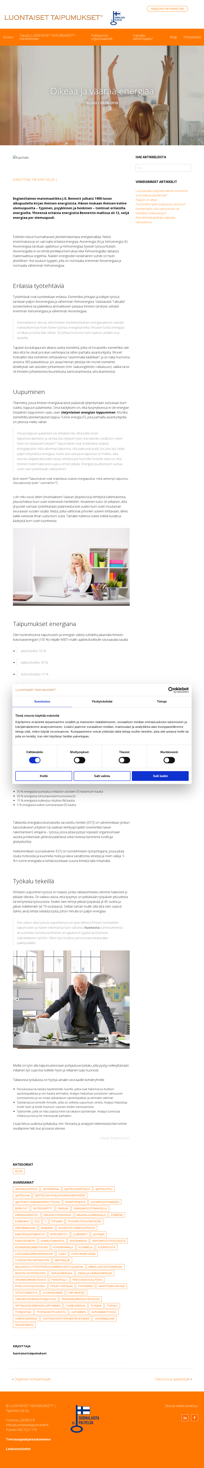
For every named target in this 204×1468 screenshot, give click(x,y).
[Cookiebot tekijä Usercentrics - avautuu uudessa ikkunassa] (171, 690)
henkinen (47, 1228)
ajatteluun (22, 1195)
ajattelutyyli (103, 1189)
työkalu (112, 1305)
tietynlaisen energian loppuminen (38, 1305)
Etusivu (8, 37)
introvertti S (59, 1234)
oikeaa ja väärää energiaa (95, 1273)
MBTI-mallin (62, 1260)
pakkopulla (59, 1279)
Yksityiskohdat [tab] (102, 701)
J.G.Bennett (80, 1234)
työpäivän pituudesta (51, 1312)
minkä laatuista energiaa (105, 1267)
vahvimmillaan (104, 1318)
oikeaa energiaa (61, 1273)
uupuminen (78, 1312)
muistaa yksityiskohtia (30, 1273)
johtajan (98, 1234)
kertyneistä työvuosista (109, 1241)
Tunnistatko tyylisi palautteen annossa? (161, 204)
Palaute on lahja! (146, 200)
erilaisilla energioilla (91, 1215)
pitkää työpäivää (61, 1286)
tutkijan (96, 1305)
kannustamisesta (52, 1241)
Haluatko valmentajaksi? (143, 37)
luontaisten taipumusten (32, 1260)
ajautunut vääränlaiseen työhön (37, 1202)
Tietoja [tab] (162, 701)
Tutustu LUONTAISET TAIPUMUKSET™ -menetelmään (48, 37)
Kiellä (44, 776)
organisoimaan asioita (30, 1279)
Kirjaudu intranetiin (167, 9)
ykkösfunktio (24, 1325)
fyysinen (57, 1221)
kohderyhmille (63, 1247)
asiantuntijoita (75, 1202)
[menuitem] (8, 37)
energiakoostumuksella (90, 1208)
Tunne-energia (75, 1305)
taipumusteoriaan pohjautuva (35, 1299)
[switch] (79, 760)
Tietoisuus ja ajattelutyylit (172, 1379)
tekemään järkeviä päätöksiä (80, 1299)
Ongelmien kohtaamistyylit (32, 1379)
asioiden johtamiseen (105, 1202)
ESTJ (36, 1221)
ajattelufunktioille (77, 1189)
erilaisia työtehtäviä (57, 1215)
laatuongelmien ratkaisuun (34, 1254)
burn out (21, 1208)
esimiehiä (117, 1215)
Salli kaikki (160, 776)
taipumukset (76, 1292)
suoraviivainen (53, 1292)
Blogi (173, 37)
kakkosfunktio (25, 1241)
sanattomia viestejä (111, 1286)
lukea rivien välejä (83, 1254)
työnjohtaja (23, 1312)
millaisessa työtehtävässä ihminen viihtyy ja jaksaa (49, 1267)
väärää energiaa (26, 1318)
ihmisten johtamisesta (30, 1234)
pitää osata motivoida (30, 1286)
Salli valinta (102, 776)
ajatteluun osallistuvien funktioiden (60, 1195)
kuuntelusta (106, 1247)
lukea (62, 1254)
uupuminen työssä (103, 1312)
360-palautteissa (26, 1189)
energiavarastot (26, 1215)
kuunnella (85, 1247)
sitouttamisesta (26, 1292)
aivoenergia (51, 1189)
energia (63, 1208)
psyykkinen (85, 1286)
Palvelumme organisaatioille (102, 37)
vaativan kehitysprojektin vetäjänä (66, 1318)
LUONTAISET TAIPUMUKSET (54, 18)
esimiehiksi (22, 1221)
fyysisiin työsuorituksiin (84, 1221)
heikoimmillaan (25, 1228)
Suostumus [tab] (42, 701)
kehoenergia (78, 1241)
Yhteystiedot (192, 37)
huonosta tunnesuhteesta (76, 1228)
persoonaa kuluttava (87, 1279)
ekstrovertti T (43, 1208)
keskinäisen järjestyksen (31, 1247)
